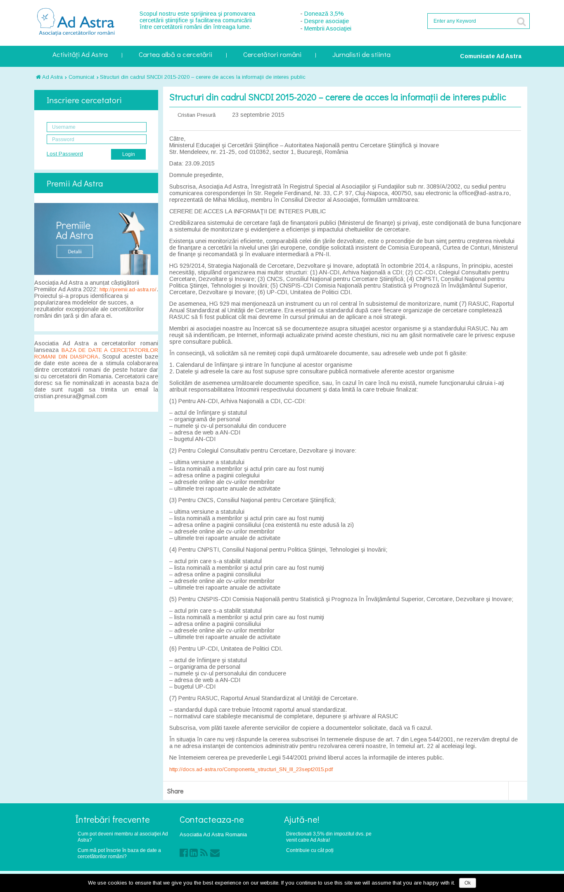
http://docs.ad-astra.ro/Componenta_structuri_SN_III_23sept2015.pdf (251, 769)
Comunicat (81, 77)
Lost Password (65, 154)
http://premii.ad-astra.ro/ (128, 289)
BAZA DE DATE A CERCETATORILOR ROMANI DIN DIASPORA (96, 353)
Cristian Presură (197, 115)
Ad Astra (52, 77)
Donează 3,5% (324, 13)
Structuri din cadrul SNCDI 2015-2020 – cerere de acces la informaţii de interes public (203, 77)
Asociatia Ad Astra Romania (213, 834)
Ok (467, 883)
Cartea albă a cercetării (175, 55)
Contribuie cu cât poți (310, 850)
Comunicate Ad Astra (490, 56)
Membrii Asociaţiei (327, 28)
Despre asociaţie (326, 21)
